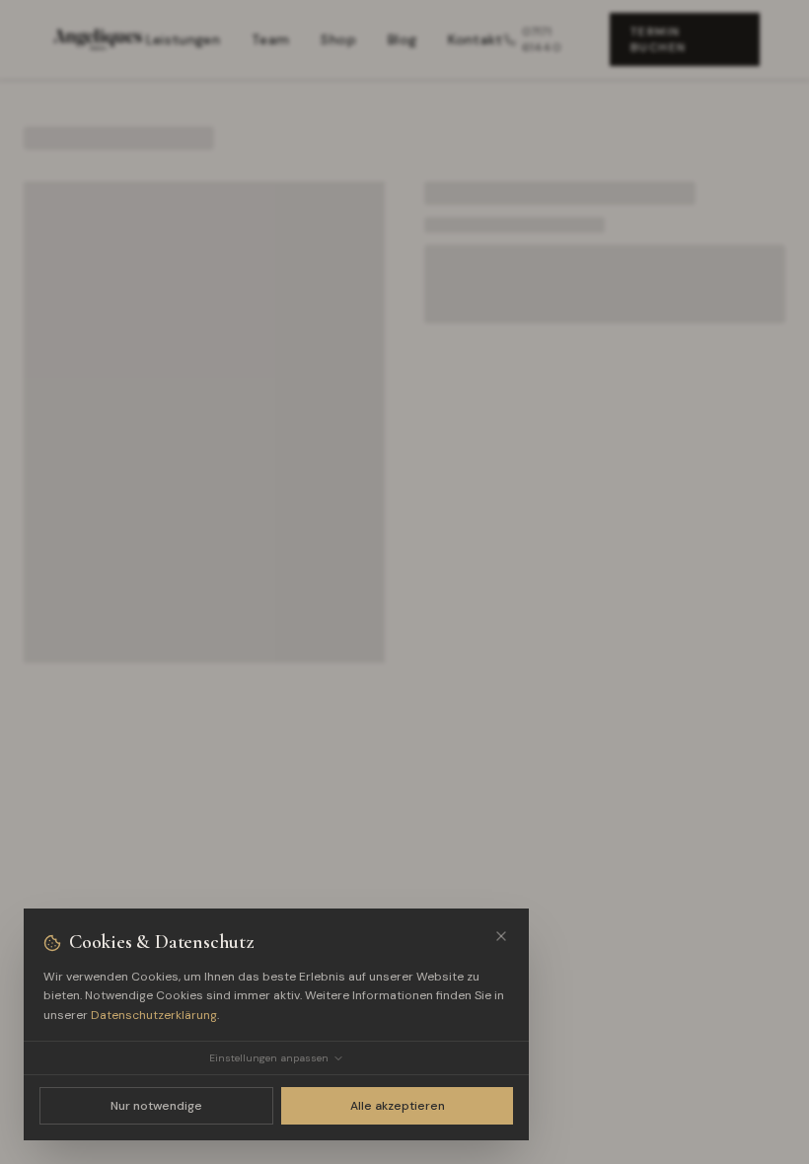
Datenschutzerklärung (154, 1015)
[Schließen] (501, 936)
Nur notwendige (156, 1106)
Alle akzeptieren (397, 1106)
